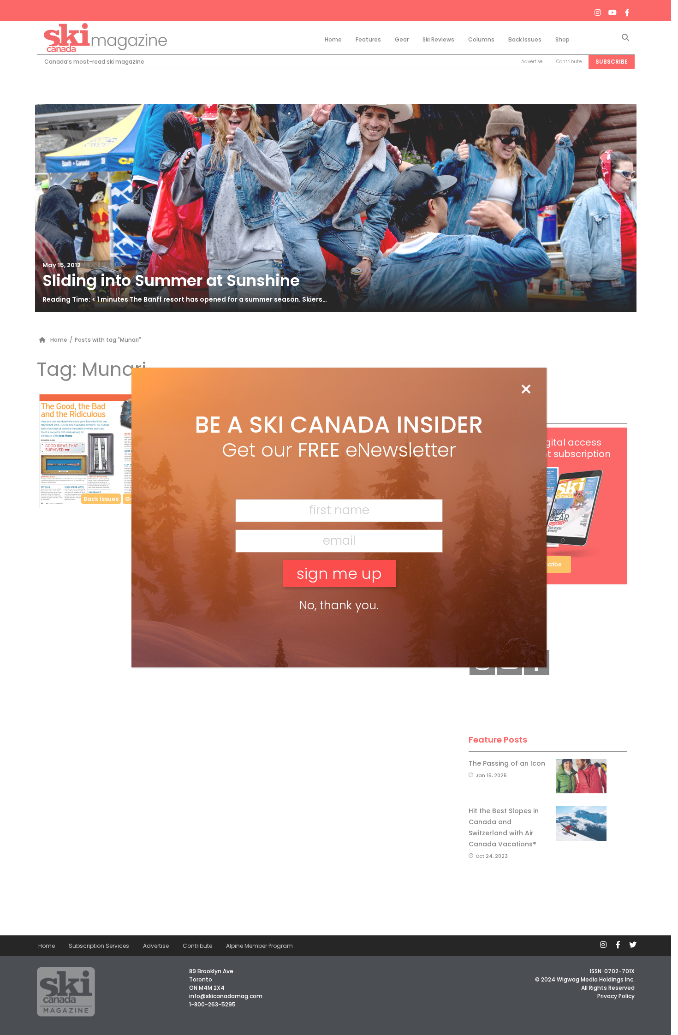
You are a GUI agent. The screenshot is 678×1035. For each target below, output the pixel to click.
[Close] (526, 389)
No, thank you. (339, 605)
